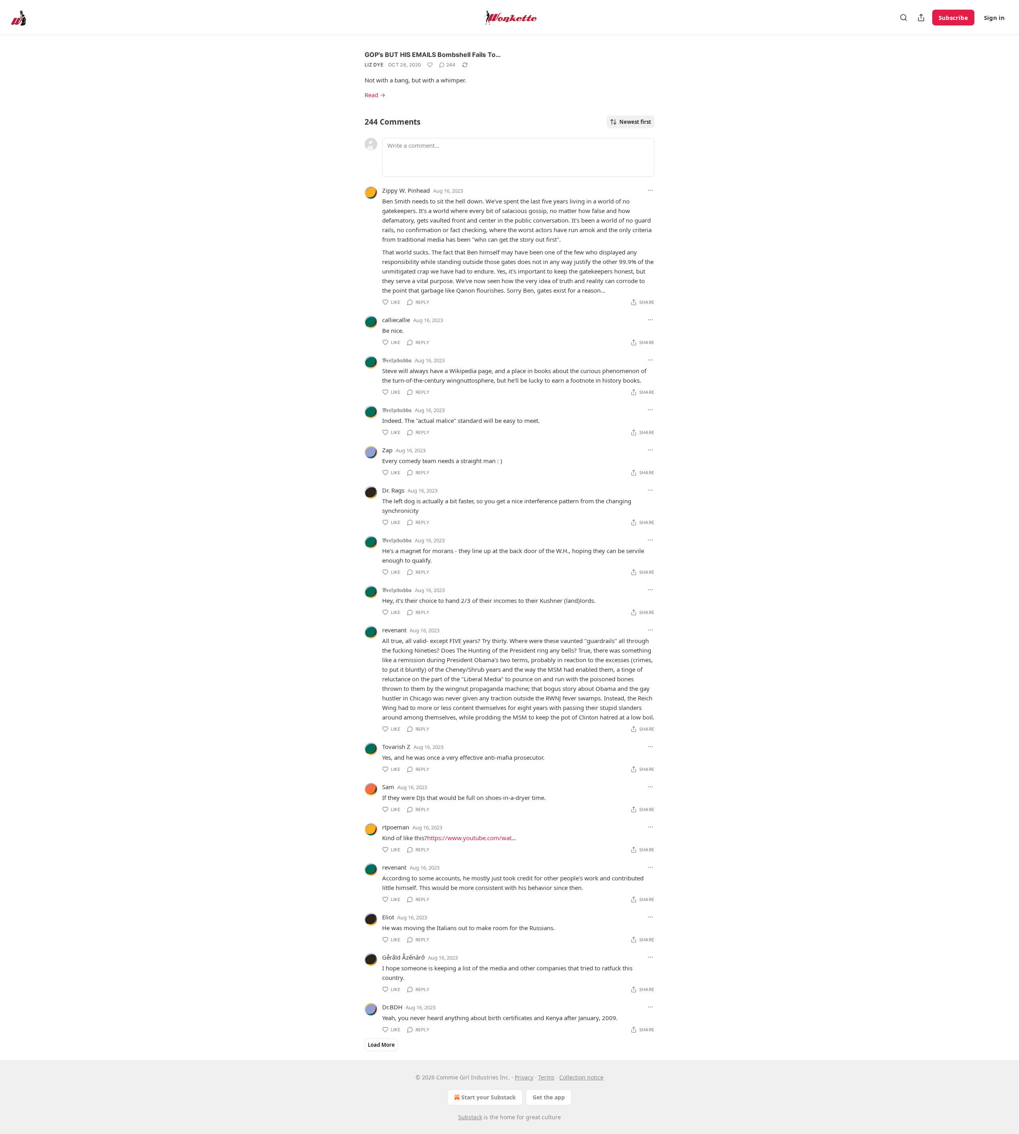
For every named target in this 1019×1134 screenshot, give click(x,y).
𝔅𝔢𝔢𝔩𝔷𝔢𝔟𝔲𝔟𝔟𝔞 (397, 360)
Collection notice (581, 1077)
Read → (375, 95)
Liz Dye (374, 65)
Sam (388, 787)
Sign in (994, 18)
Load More (381, 1044)
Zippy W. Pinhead (406, 190)
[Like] (430, 65)
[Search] (904, 17)
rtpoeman (395, 827)
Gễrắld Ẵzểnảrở (403, 957)
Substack (470, 1117)
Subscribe (953, 18)
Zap (387, 450)
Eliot (388, 917)
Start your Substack (488, 1097)
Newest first (635, 121)
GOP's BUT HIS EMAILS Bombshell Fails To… (433, 55)
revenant (394, 630)
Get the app (549, 1097)
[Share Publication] (921, 17)
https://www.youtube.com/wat (469, 838)
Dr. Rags (393, 490)
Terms (546, 1077)
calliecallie (396, 320)
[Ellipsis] (650, 190)
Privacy (524, 1077)
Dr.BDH (392, 1007)
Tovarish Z (396, 747)
